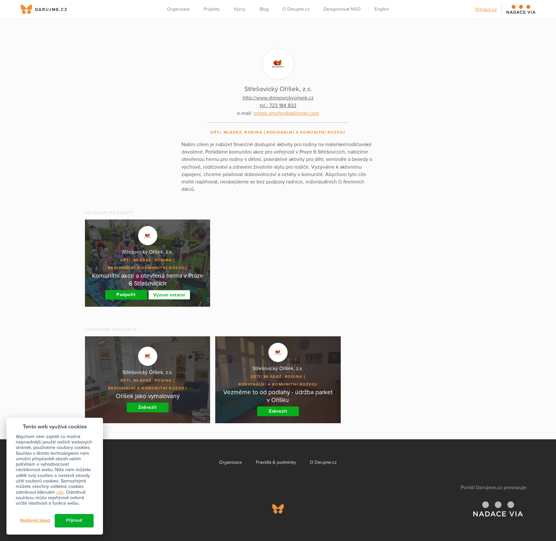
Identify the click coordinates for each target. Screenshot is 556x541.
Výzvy (240, 9)
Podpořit (125, 294)
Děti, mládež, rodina (236, 132)
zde (60, 492)
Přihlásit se (486, 9)
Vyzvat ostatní (169, 295)
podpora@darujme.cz (48, 519)
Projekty (212, 9)
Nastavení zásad (35, 520)
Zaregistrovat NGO (342, 9)
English (382, 9)
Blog (264, 9)
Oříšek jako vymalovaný (148, 396)
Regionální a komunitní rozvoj (306, 132)
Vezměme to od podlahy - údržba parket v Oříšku (278, 396)
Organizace (178, 9)
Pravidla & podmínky (276, 462)
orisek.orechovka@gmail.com (286, 113)
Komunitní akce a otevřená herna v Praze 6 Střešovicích (147, 279)
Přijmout (74, 520)
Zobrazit (147, 407)
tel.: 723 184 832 (278, 105)
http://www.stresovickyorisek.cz (278, 98)
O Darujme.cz (296, 9)
